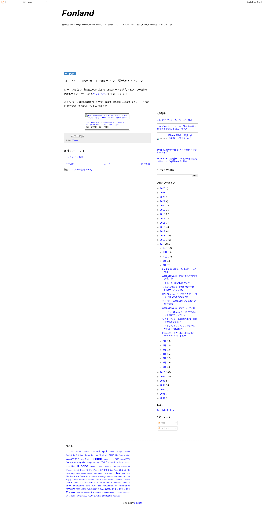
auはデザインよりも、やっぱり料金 (174, 120)
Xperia (92, 495)
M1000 (112, 473)
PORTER (96, 486)
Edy (112, 459)
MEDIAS (126, 476)
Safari (83, 489)
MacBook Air (82, 476)
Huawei (111, 463)
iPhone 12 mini (96, 467)
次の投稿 (69, 164)
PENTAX (126, 483)
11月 (165, 252)
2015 (163, 227)
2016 (163, 223)
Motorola (83, 479)
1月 (165, 367)
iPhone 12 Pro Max (112, 467)
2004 (163, 398)
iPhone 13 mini (72, 470)
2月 (165, 362)
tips (92, 492)
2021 (163, 201)
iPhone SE (98, 470)
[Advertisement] (132, 48)
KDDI (78, 473)
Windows (81, 496)
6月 (165, 345)
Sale (89, 489)
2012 (163, 240)
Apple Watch (124, 452)
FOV (127, 459)
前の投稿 (145, 164)
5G (67, 452)
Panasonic (117, 483)
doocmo (106, 459)
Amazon (86, 452)
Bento (87, 455)
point (88, 486)
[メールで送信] (72, 136)
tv (102, 493)
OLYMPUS (100, 482)
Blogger (94, 455)
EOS (117, 459)
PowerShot (108, 486)
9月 (165, 261)
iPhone (82, 466)
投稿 (162, 423)
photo (69, 486)
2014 (163, 231)
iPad (73, 466)
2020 (163, 205)
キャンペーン (100, 93)
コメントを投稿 (75, 157)
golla (82, 462)
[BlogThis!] (75, 136)
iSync (116, 470)
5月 (165, 350)
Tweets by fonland (165, 410)
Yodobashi (107, 496)
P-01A (109, 482)
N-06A (127, 479)
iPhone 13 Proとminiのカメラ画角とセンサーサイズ (177, 151)
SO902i (94, 489)
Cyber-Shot (83, 459)
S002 (78, 489)
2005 (163, 394)
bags (82, 455)
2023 (163, 192)
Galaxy (69, 462)
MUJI (98, 479)
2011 (162, 244)
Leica (95, 473)
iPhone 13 (125, 467)
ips (111, 470)
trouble (98, 492)
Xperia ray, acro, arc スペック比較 (178, 308)
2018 (163, 214)
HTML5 (103, 462)
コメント (165, 428)
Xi (86, 496)
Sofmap (101, 489)
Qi (116, 486)
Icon (116, 462)
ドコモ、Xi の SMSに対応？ (176, 283)
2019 (163, 210)
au (77, 455)
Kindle (83, 473)
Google (89, 462)
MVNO (111, 479)
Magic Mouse (107, 476)
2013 (163, 235)
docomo (96, 459)
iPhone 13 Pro (86, 470)
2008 (163, 381)
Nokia (92, 482)
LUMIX (105, 473)
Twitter (107, 492)
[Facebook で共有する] (80, 136)
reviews (70, 488)
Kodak (89, 473)
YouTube (116, 496)
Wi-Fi (73, 496)
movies (91, 480)
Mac (118, 473)
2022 (163, 197)
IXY (128, 470)
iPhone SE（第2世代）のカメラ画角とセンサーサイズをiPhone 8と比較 (177, 159)
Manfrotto (118, 476)
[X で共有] (77, 136)
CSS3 (74, 459)
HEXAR (96, 463)
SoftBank (110, 488)
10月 (165, 256)
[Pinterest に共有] (82, 136)
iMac (121, 462)
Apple (104, 451)
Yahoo (98, 496)
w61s (68, 496)
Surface (80, 493)
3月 (165, 358)
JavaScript (70, 473)
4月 (165, 354)
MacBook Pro (95, 476)
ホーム (107, 164)
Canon (122, 455)
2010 (163, 372)
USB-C (113, 492)
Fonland (78, 13)
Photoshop (78, 486)
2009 (163, 376)
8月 (165, 265)
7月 (165, 341)
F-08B (122, 459)
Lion (100, 473)
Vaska (119, 493)
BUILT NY (113, 455)
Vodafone (126, 493)
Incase (127, 463)
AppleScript (70, 455)
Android (95, 451)
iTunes (75, 140)
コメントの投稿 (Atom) (81, 169)
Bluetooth (103, 455)
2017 (163, 218)
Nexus (69, 482)
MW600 (119, 479)
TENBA (87, 493)
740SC (72, 452)
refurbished (124, 486)
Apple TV (114, 452)
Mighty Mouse (72, 480)
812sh (78, 452)
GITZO (77, 462)
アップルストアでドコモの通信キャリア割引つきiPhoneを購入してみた (176, 127)
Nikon (76, 482)
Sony (120, 488)
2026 (163, 188)
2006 (163, 389)
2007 (163, 385)
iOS (68, 466)
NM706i (84, 482)
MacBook (70, 476)
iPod (106, 469)
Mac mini (126, 473)
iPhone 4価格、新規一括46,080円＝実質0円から (180, 136)
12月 (165, 248)
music (104, 479)
